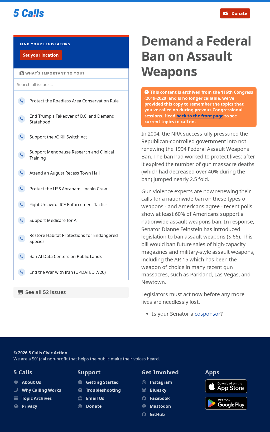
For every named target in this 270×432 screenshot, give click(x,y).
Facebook (160, 398)
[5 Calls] (28, 13)
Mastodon (160, 406)
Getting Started (102, 382)
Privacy (29, 406)
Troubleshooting (103, 390)
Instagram (161, 382)
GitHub (157, 414)
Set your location (41, 55)
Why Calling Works (41, 390)
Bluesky (158, 390)
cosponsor (207, 313)
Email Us (95, 398)
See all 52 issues (44, 292)
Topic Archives (37, 398)
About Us (31, 382)
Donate (238, 13)
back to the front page (199, 116)
